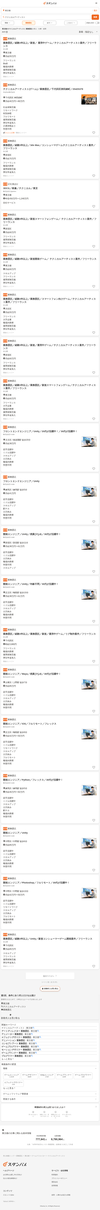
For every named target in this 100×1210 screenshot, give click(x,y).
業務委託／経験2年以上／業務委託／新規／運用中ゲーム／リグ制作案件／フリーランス (49, 634)
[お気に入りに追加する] (94, 76)
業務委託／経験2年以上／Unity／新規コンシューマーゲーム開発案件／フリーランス (47, 938)
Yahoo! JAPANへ (9, 1201)
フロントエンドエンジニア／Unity (21, 481)
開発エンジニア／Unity (15, 833)
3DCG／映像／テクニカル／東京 (20, 188)
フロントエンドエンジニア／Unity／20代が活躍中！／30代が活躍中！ (40, 431)
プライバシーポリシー (59, 1178)
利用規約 (55, 1175)
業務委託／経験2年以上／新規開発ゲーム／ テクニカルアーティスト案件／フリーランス (49, 259)
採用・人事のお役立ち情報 (61, 1195)
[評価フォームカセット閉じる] (96, 1106)
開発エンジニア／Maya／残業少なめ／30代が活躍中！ (32, 674)
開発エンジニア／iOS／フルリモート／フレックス (29, 723)
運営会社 (55, 1182)
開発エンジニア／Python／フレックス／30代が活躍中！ (33, 780)
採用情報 (55, 1185)
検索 (95, 17)
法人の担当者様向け (10, 1178)
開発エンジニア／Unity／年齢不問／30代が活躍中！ (30, 584)
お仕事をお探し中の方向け (12, 1175)
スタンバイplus (8, 1195)
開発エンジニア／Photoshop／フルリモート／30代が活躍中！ (36, 882)
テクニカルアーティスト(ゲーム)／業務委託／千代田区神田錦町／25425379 (43, 89)
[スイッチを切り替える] (97, 23)
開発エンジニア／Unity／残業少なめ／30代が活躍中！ (32, 534)
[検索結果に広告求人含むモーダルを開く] (7, 32)
